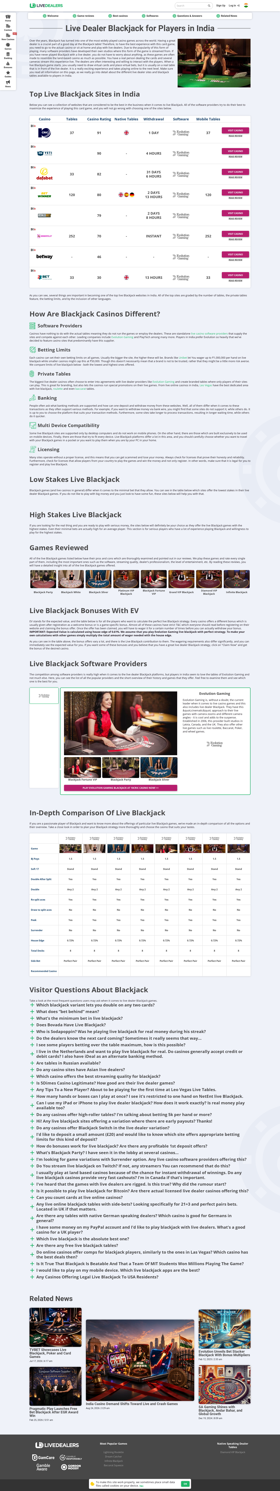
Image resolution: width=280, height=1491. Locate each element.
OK (185, 1483)
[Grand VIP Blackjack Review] (181, 579)
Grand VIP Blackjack (181, 592)
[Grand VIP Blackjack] (191, 848)
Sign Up (220, 5)
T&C (141, 1485)
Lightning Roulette (114, 1452)
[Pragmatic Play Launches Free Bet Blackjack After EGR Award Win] (55, 1386)
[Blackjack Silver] (118, 848)
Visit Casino (235, 130)
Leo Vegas (206, 385)
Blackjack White (71, 592)
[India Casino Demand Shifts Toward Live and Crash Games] (140, 1360)
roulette (58, 388)
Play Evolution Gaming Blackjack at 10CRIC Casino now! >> (121, 787)
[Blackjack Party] (71, 848)
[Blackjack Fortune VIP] (166, 848)
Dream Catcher (113, 1456)
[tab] (44, 696)
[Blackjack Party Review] (43, 579)
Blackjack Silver (98, 592)
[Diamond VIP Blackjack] (214, 848)
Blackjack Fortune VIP (154, 592)
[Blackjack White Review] (71, 579)
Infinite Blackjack (236, 592)
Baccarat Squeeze (113, 1465)
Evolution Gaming (122, 337)
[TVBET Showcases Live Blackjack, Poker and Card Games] (55, 1327)
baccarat (80, 388)
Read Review (235, 135)
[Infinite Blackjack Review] (237, 579)
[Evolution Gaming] (70, 838)
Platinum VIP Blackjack (126, 592)
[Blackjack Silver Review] (98, 579)
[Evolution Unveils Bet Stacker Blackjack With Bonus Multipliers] (225, 1328)
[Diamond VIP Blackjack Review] (209, 579)
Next (179, 769)
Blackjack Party (43, 592)
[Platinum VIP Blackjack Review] (126, 579)
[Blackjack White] (95, 848)
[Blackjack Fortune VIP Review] (154, 579)
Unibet (183, 357)
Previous (61, 769)
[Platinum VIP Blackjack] (143, 848)
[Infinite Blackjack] (239, 848)
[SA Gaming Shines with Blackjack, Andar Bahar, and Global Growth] (225, 1384)
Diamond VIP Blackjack (209, 592)
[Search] (209, 5)
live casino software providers (209, 333)
